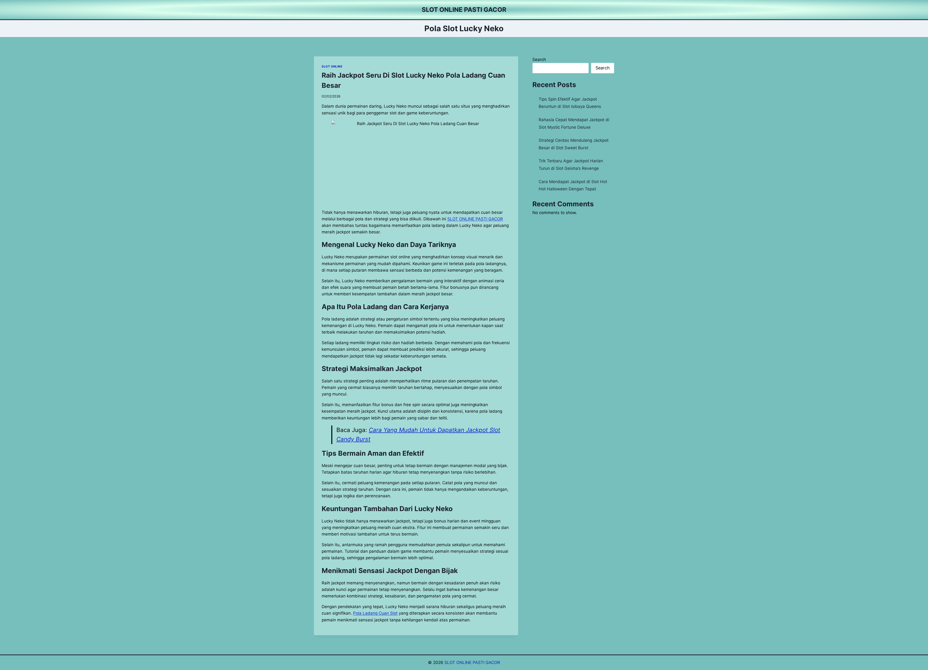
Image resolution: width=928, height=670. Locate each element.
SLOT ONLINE (332, 66)
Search (539, 59)
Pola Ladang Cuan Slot (375, 613)
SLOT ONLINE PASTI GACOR (472, 662)
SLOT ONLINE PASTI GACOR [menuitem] (475, 218)
